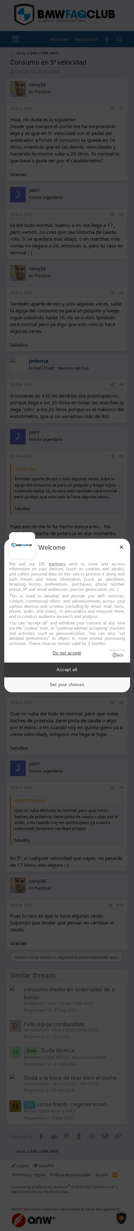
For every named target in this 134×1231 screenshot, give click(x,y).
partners (57, 564)
